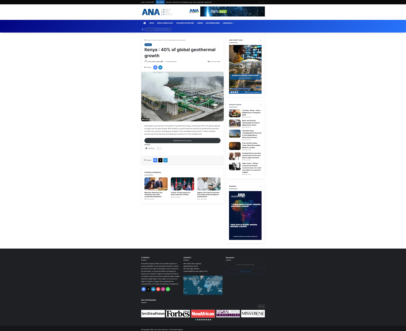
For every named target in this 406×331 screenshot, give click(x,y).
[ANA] (156, 12)
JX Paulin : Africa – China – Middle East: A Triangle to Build (251, 112)
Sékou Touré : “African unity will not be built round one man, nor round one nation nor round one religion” (250, 172)
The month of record (185, 23)
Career (200, 23)
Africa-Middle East (165, 23)
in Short (154, 40)
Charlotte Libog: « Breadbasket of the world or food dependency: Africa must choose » (250, 135)
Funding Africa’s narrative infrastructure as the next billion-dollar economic (251, 158)
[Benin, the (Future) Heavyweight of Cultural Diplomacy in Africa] (235, 123)
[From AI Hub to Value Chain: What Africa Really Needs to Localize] (235, 148)
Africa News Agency (154, 61)
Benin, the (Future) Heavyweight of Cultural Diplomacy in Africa (251, 123)
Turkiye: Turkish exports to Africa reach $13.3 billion (181, 193)
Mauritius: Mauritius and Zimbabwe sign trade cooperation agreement (153, 194)
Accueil (148, 40)
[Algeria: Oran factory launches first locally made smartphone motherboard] (209, 183)
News (152, 23)
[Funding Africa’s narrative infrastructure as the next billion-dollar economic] (235, 158)
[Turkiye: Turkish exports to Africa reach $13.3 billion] (182, 183)
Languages (227, 23)
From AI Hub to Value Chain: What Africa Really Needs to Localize (251, 147)
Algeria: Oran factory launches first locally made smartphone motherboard (207, 194)
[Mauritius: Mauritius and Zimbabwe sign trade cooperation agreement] (156, 183)
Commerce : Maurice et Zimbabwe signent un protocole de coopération (189, 2)
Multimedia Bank (213, 23)
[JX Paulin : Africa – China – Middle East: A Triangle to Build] (235, 113)
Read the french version (182, 141)
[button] (263, 310)
